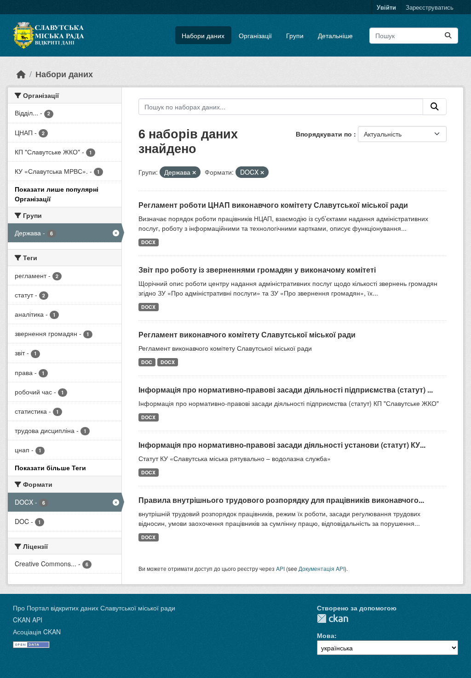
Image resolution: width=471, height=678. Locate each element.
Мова (325, 635)
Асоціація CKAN (37, 631)
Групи (295, 35)
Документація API (322, 568)
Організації (255, 35)
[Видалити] (194, 172)
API (280, 568)
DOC (146, 362)
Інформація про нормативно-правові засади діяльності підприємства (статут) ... (285, 389)
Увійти (386, 7)
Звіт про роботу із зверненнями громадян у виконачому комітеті (257, 269)
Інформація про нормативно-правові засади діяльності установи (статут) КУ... (281, 444)
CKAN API (27, 619)
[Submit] (448, 36)
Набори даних (203, 35)
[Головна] (21, 74)
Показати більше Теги (50, 467)
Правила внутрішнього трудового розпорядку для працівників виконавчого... (281, 500)
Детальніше (335, 35)
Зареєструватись (430, 7)
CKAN (332, 618)
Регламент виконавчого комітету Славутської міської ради (247, 334)
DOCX (148, 242)
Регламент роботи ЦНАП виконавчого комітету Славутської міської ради (273, 204)
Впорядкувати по (325, 133)
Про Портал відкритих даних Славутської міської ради (94, 607)
